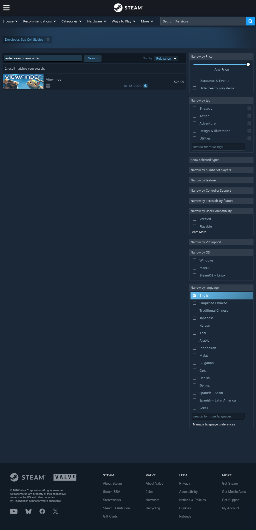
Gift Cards (110, 516)
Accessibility (188, 492)
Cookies (185, 508)
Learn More (198, 232)
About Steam (112, 483)
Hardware (152, 500)
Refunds (185, 516)
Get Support (231, 500)
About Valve (154, 483)
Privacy (184, 483)
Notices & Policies (192, 500)
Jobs (149, 492)
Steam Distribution (116, 508)
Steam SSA (111, 492)
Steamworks (112, 500)
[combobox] (203, 21)
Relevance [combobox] (163, 58)
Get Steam (230, 483)
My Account (230, 508)
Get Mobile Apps (234, 492)
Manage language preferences (214, 424)
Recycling (153, 508)
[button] (10, 21)
